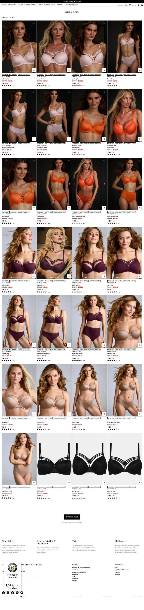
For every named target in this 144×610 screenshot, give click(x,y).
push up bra (76, 79)
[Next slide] (34, 46)
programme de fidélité (79, 572)
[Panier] (142, 5)
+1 (112, 289)
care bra (110, 285)
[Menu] (19, 563)
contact (117, 574)
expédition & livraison (122, 570)
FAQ (116, 567)
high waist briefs (42, 147)
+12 (43, 152)
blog (73, 576)
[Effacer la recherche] (124, 4)
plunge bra (40, 79)
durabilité (75, 574)
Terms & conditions (107, 597)
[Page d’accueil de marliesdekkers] (72, 5)
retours (117, 572)
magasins (75, 578)
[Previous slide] (4, 46)
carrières (75, 570)
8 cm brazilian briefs (8, 147)
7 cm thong (110, 79)
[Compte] (138, 5)
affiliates (74, 581)
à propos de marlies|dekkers (81, 567)
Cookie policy (137, 597)
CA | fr (134, 5)
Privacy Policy (76, 597)
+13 (7, 83)
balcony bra (5, 79)
